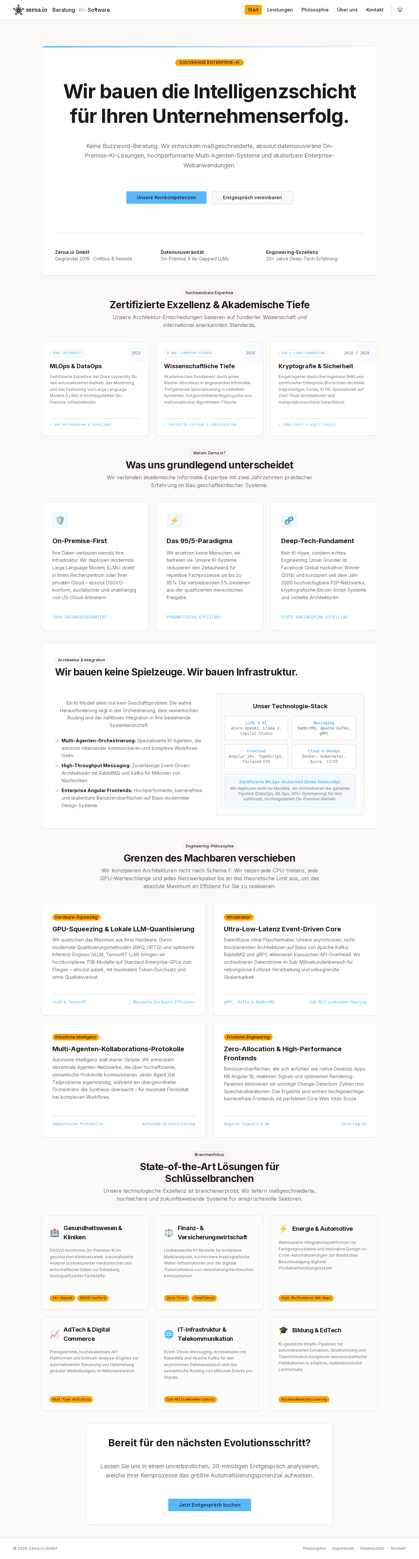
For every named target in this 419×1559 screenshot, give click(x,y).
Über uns (347, 9)
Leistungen (280, 9)
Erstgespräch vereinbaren (252, 197)
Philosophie (315, 9)
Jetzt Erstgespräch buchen (210, 1505)
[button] (400, 10)
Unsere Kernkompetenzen (166, 197)
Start (253, 9)
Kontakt (375, 9)
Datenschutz (372, 1548)
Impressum (343, 1548)
